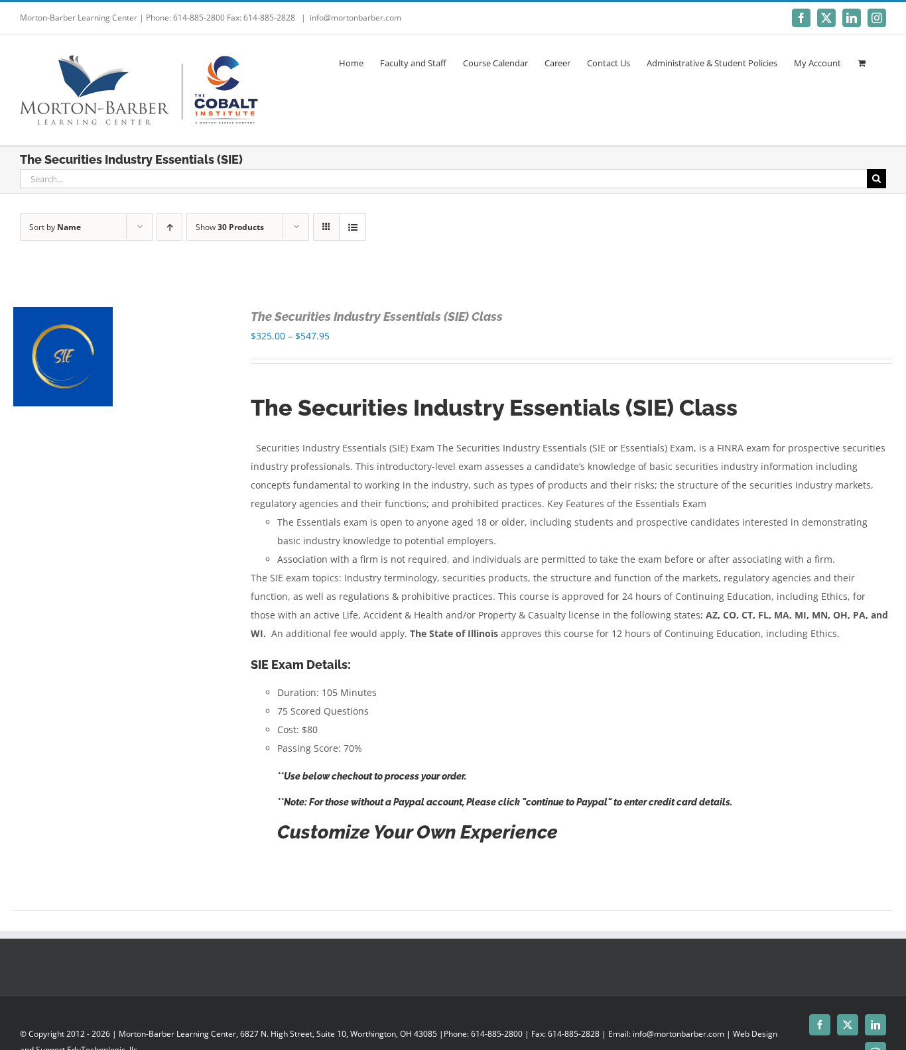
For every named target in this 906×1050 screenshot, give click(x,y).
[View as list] (352, 227)
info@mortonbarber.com (355, 17)
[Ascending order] (169, 227)
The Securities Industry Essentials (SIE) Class (377, 316)
